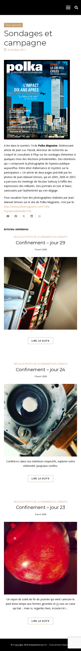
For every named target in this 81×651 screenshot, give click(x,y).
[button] (68, 7)
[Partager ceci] (16, 216)
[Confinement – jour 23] (40, 567)
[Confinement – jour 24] (40, 427)
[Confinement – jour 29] (40, 295)
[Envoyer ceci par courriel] (8, 216)
